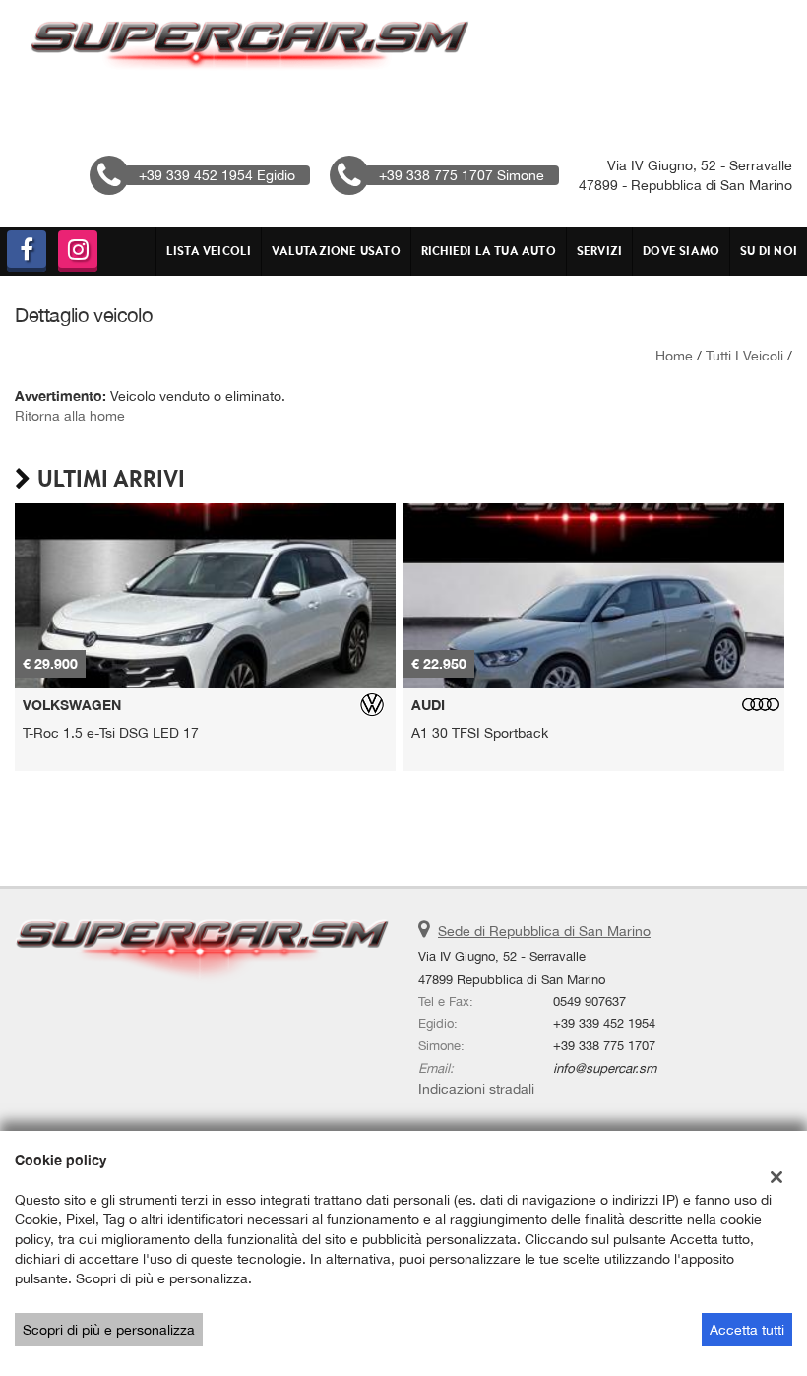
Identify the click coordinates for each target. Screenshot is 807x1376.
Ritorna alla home (70, 416)
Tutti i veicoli (744, 355)
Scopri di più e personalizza (109, 1330)
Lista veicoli (209, 250)
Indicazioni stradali (476, 1089)
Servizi (599, 250)
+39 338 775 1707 (604, 1045)
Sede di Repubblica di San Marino (544, 931)
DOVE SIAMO (681, 250)
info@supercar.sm (604, 1068)
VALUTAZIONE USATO (336, 250)
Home (674, 355)
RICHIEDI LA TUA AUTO (488, 250)
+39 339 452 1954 (604, 1023)
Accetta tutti (747, 1330)
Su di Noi (768, 250)
